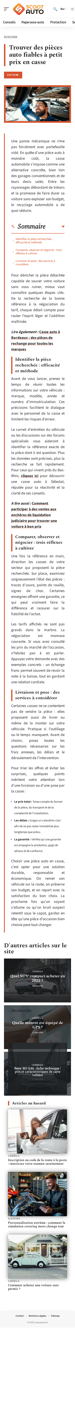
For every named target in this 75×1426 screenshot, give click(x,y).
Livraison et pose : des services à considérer (35, 262)
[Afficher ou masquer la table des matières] (55, 226)
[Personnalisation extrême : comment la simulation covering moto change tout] (37, 1194)
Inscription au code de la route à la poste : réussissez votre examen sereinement (37, 1162)
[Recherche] (55, 9)
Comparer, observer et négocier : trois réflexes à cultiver (39, 251)
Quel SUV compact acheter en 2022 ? (37, 978)
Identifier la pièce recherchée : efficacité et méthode (34, 241)
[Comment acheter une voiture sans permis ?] (37, 1257)
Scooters (14, 1218)
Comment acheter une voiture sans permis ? (33, 1287)
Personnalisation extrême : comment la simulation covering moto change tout (36, 1224)
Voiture (13, 75)
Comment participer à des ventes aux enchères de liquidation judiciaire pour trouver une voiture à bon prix (34, 515)
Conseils (37, 971)
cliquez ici (29, 476)
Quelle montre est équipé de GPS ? (37, 1025)
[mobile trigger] (7, 9)
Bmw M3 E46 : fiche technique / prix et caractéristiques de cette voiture (37, 1071)
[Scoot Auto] (29, 9)
